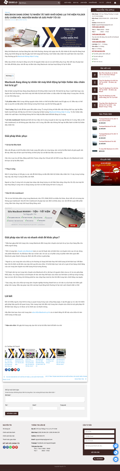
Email (34, 405)
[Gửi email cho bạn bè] (12, 369)
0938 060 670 (40, 436)
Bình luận (8, 395)
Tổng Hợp (7, 12)
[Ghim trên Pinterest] (15, 369)
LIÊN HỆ (108, 2)
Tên (6, 405)
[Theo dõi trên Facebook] (4, 447)
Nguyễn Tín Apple (22, 19)
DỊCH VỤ (75, 2)
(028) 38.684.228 (43, 432)
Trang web (63, 405)
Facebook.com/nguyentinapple (46, 443)
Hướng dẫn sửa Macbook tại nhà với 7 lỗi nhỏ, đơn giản (19, 362)
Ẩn (12, 75)
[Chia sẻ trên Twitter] (9, 369)
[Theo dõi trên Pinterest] (13, 447)
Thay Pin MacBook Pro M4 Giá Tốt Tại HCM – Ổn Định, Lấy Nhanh (108, 89)
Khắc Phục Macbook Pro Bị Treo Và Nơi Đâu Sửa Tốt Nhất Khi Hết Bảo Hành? (30, 363)
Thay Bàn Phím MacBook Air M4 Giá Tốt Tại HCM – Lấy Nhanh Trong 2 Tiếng (108, 105)
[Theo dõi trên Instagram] (7, 447)
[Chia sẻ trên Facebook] (6, 369)
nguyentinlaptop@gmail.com (43, 439)
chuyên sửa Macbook (25, 251)
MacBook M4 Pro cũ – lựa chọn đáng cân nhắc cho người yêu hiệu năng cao (9, 363)
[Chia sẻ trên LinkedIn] (18, 369)
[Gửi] (58, 3)
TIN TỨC (101, 2)
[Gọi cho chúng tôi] (10, 447)
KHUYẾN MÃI (93, 2)
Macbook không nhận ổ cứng (28, 56)
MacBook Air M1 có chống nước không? (50, 361)
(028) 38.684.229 (54, 432)
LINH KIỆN (83, 2)
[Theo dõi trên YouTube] (16, 447)
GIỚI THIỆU (67, 2)
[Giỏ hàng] (115, 2)
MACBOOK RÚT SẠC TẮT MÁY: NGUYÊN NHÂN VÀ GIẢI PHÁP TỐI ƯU (40, 363)
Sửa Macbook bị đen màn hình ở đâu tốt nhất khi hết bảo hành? (60, 362)
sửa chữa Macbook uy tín (41, 312)
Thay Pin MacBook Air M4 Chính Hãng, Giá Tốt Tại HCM (108, 96)
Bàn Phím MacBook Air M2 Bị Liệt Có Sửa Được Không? (108, 74)
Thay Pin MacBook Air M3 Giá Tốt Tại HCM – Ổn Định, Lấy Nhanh (108, 82)
